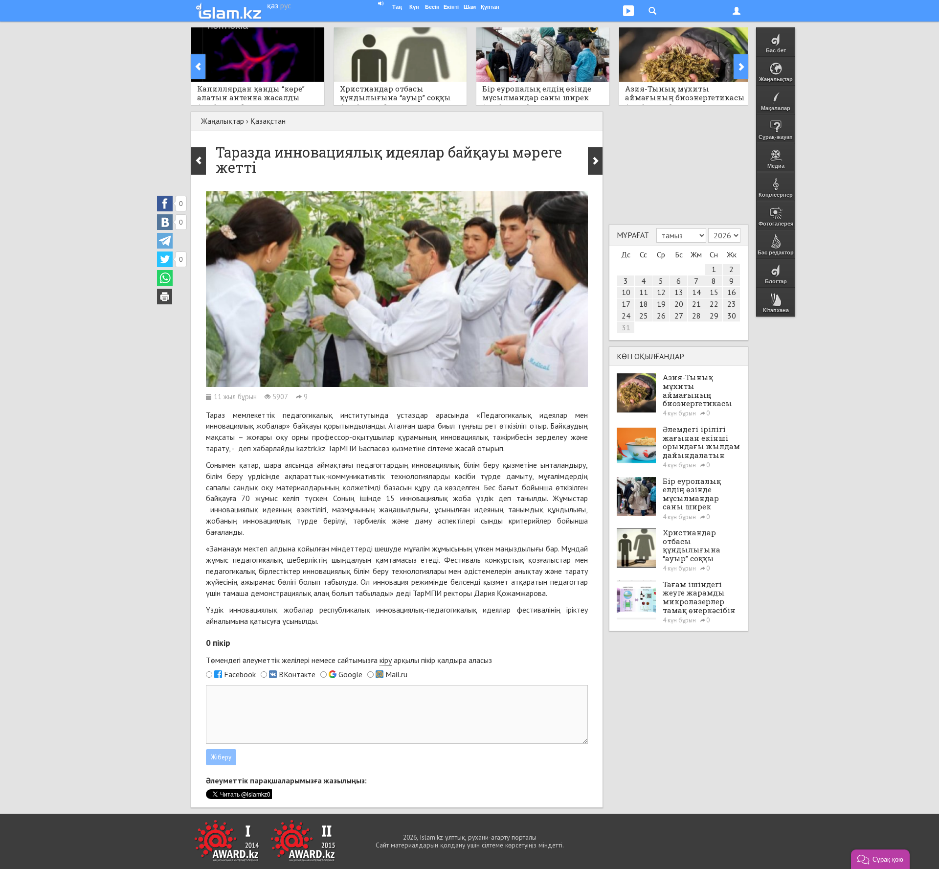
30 (731, 315)
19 (661, 304)
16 (731, 292)
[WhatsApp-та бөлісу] (165, 278)
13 (678, 292)
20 (678, 304)
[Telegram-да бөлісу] (165, 241)
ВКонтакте (297, 674)
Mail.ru (396, 674)
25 (643, 315)
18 (643, 304)
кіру (386, 660)
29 (714, 315)
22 (714, 304)
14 (696, 292)
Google (350, 674)
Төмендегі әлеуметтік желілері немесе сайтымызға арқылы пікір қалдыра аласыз (349, 660)
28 (696, 315)
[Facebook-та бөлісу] (165, 203)
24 (626, 315)
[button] (880, 859)
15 (714, 292)
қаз (272, 5)
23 (731, 304)
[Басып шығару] (165, 296)
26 (661, 315)
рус (285, 5)
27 (678, 315)
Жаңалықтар (222, 121)
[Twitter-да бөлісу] (165, 259)
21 (696, 304)
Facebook (240, 674)
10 (626, 292)
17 (626, 304)
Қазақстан (268, 121)
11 (643, 292)
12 (661, 292)
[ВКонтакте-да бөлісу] (165, 222)
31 (626, 327)
